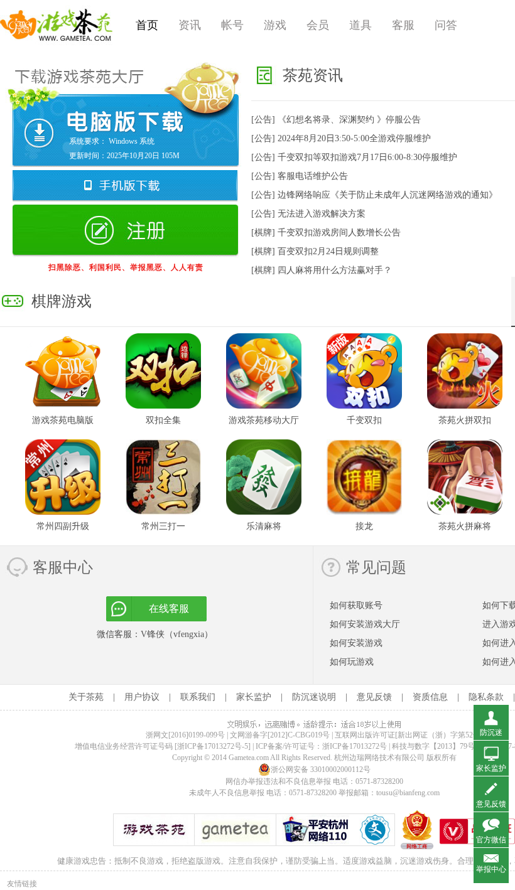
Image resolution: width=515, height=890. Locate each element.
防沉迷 (491, 732)
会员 (317, 25)
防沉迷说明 (314, 697)
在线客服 (169, 608)
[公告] (336, 119)
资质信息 (430, 697)
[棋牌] (326, 232)
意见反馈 (374, 697)
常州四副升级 (62, 526)
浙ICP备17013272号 (354, 746)
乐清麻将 (263, 526)
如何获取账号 (356, 605)
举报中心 (491, 869)
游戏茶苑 (56, 25)
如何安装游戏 (356, 643)
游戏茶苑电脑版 (63, 420)
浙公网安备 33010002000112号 (321, 769)
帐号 (232, 25)
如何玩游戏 (352, 662)
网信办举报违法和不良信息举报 (278, 781)
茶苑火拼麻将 (464, 526)
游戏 (275, 25)
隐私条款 (486, 697)
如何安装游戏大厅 (365, 624)
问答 (446, 25)
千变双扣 (364, 420)
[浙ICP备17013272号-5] (213, 746)
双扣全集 (163, 420)
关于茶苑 (86, 697)
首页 (147, 25)
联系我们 (197, 697)
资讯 (189, 25)
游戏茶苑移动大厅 (264, 420)
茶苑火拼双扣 (464, 420)
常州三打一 (163, 526)
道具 (360, 25)
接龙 (364, 526)
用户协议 (142, 697)
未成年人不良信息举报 (227, 792)
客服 (403, 25)
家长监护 (253, 697)
